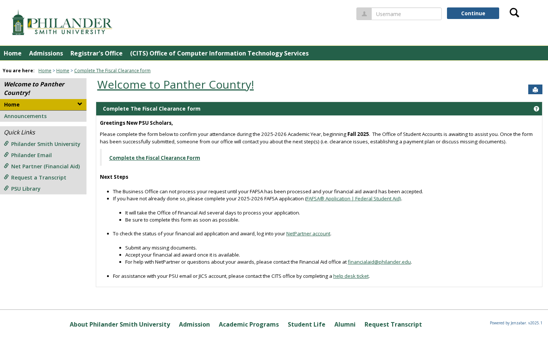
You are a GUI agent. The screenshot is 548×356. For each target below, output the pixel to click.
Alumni (345, 324)
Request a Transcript (38, 177)
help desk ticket (351, 276)
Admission (194, 324)
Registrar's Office (96, 53)
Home (13, 53)
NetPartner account (308, 233)
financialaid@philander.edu (379, 261)
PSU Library (26, 188)
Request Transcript (393, 324)
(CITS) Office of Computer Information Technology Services (219, 53)
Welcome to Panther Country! (175, 84)
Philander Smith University (46, 143)
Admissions (46, 53)
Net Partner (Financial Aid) (45, 166)
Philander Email (31, 155)
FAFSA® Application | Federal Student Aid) (353, 198)
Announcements (25, 116)
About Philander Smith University (120, 324)
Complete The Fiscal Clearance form (112, 70)
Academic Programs (249, 324)
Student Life (306, 324)
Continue (473, 13)
